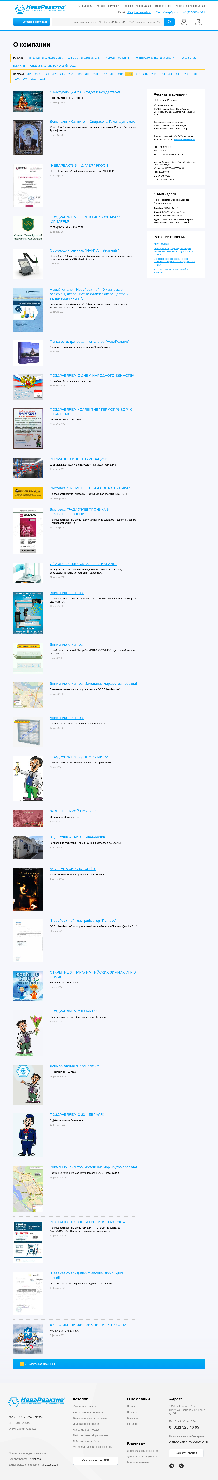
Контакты (132, 1424)
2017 (104, 74)
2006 (195, 74)
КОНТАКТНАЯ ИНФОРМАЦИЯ (190, 6)
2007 (187, 74)
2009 (170, 74)
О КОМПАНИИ (85, 6)
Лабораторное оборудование (90, 1435)
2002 (42, 78)
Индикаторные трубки (86, 1424)
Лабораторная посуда (86, 1429)
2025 (37, 74)
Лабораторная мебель (86, 1441)
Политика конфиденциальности (154, 57)
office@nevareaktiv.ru (139, 12)
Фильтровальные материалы (90, 1418)
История (132, 1406)
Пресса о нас (188, 57)
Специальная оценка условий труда (52, 65)
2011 (153, 74)
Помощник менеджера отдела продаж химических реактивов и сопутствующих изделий (173, 251)
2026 (29, 74)
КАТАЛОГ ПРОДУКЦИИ (108, 6)
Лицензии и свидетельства (46, 57)
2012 (145, 74)
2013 (137, 74)
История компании (117, 57)
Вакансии (19, 65)
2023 (54, 74)
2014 (129, 74)
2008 (178, 74)
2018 (95, 74)
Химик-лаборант (161, 244)
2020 (79, 74)
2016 (112, 74)
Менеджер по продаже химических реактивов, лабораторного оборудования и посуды (174, 261)
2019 (87, 74)
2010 (162, 74)
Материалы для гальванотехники (92, 1447)
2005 (17, 78)
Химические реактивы (86, 1406)
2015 (120, 74)
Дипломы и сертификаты (84, 57)
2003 (33, 78)
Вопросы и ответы (138, 1462)
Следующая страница (41, 1364)
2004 (25, 78)
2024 (46, 74)
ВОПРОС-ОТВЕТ (163, 6)
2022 (62, 74)
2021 (71, 74)
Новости (132, 1412)
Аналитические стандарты (88, 1412)
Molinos (36, 1459)
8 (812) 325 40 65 (184, 1427)
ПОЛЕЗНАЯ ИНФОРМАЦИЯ (137, 6)
